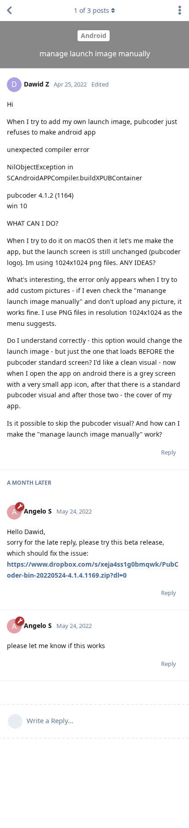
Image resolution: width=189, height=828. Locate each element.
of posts (91, 10)
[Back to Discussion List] (9, 10)
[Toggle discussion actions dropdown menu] (180, 10)
